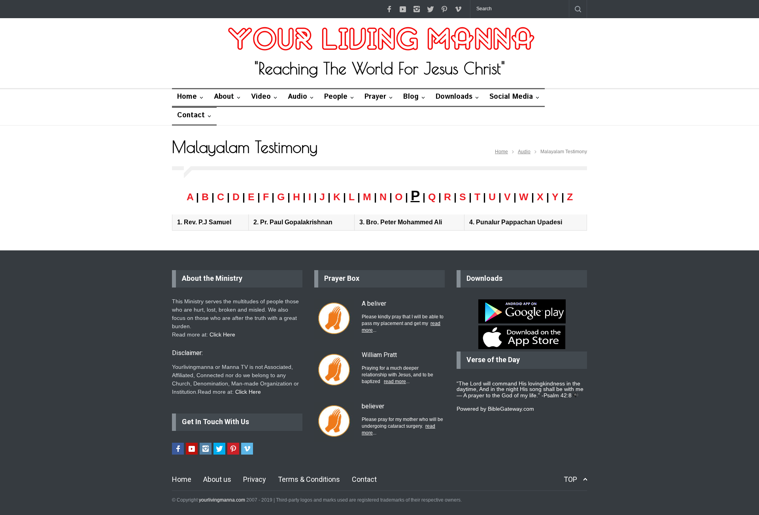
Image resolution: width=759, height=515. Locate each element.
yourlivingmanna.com (222, 500)
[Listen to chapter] (575, 395)
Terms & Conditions (309, 479)
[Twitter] (430, 9)
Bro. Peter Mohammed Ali (404, 222)
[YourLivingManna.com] (379, 40)
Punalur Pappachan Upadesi (519, 222)
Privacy (254, 479)
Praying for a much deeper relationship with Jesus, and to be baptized (397, 374)
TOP (570, 479)
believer (373, 406)
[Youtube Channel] (403, 9)
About (224, 97)
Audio (297, 97)
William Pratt (379, 355)
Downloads (454, 97)
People (335, 97)
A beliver (374, 303)
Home (187, 97)
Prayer (375, 97)
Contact (191, 115)
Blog (411, 97)
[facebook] (389, 9)
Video (261, 97)
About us (217, 479)
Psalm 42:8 (558, 395)
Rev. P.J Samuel (207, 222)
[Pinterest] (444, 9)
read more (395, 381)
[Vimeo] (458, 9)
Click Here (222, 334)
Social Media (511, 97)
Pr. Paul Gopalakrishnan (296, 222)
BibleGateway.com (511, 409)
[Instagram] (417, 9)
